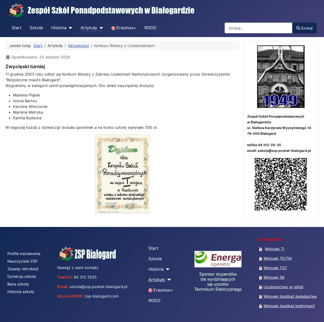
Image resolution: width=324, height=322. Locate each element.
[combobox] (258, 28)
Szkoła (36, 27)
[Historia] (69, 28)
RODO (150, 27)
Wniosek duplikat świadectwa (290, 296)
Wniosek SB (274, 277)
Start (16, 27)
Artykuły (89, 27)
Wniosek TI (274, 248)
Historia (58, 27)
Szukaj (307, 28)
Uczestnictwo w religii (283, 286)
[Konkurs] (122, 173)
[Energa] (218, 274)
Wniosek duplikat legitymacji (289, 305)
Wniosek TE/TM (278, 258)
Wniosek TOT (275, 267)
